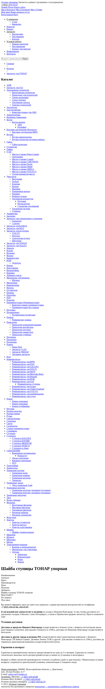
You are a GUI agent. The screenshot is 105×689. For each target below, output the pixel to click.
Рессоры (10, 409)
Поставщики (18, 36)
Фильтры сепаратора (21, 515)
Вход (15, 14)
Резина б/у (22, 455)
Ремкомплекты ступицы (29, 384)
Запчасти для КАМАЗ (17, 226)
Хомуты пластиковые (22, 527)
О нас (14, 22)
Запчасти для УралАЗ (17, 246)
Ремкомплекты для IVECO (24, 369)
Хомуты (10, 520)
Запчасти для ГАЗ (15, 87)
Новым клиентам (20, 44)
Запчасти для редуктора (18, 231)
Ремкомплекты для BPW (23, 362)
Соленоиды (12, 426)
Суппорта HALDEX (21, 438)
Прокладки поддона (21, 330)
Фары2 (21, 562)
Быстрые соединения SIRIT (25, 132)
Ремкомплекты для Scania (24, 386)
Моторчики (12, 283)
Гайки (9, 142)
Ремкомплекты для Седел (24, 396)
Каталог (16, 39)
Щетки (10, 542)
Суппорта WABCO (21, 446)
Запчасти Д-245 (19, 349)
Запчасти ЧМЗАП (20, 352)
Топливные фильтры (21, 510)
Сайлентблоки (13, 418)
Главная (10, 63)
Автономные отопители (18, 90)
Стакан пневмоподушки (18, 428)
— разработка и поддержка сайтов (57, 686)
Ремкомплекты (13, 359)
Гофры (10, 149)
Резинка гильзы (19, 196)
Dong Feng (17, 347)
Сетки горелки (19, 100)
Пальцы (10, 292)
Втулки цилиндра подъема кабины (28, 139)
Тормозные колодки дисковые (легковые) (31, 493)
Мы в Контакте (8, 10)
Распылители (24, 204)
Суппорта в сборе (20, 448)
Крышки (11, 273)
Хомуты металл (19, 525)
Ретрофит (22, 127)
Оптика (15, 552)
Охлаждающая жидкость (23, 174)
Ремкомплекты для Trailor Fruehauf (28, 389)
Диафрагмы (12, 213)
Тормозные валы (20, 473)
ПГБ (9, 297)
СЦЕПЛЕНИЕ (13, 451)
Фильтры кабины (20, 512)
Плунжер (22, 201)
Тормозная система (15, 470)
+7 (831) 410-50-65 (31, 679)
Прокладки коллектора (22, 327)
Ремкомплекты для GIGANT (25, 367)
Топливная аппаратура (22, 199)
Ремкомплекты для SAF (23, 381)
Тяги (9, 497)
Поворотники (24, 557)
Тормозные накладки (16, 495)
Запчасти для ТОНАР (17, 73)
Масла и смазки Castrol (22, 159)
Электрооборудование (17, 544)
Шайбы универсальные (23, 532)
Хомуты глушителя (21, 522)
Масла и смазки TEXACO (24, 171)
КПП (9, 260)
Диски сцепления (20, 458)
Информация (13, 51)
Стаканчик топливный (28, 206)
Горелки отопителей (21, 105)
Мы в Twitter (36, 10)
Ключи (10, 250)
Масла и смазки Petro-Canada (25, 154)
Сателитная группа (21, 238)
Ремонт (10, 29)
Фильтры (11, 502)
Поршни (16, 194)
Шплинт (16, 280)
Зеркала (10, 248)
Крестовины (12, 268)
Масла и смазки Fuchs (22, 164)
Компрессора (13, 258)
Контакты (11, 54)
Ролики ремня (13, 413)
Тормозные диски (15, 483)
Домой (4, 7)
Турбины (16, 211)
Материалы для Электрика (24, 549)
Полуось (16, 236)
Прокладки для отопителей (24, 95)
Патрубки (11, 295)
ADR (9, 85)
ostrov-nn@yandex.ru (17, 674)
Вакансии (16, 24)
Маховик (16, 189)
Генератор (16, 221)
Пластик (10, 300)
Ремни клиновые (20, 401)
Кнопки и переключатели (24, 547)
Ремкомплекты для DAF (23, 364)
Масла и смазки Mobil (22, 166)
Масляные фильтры (21, 507)
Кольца (15, 186)
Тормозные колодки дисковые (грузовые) (31, 490)
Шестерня (16, 241)
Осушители (12, 290)
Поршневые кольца (21, 191)
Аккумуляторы (14, 110)
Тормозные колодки (21, 478)
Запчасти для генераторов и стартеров (24, 218)
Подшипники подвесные (23, 315)
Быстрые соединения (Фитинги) (22, 129)
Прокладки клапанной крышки (26, 325)
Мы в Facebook (23, 10)
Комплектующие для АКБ (24, 112)
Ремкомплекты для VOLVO (25, 391)
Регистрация (7, 14)
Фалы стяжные (14, 500)
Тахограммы (12, 465)
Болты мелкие (18, 122)
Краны (10, 265)
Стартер (16, 223)
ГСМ (9, 152)
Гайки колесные (19, 144)
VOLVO (16, 233)
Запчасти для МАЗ (15, 228)
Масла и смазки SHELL (23, 169)
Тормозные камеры (21, 475)
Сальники (11, 421)
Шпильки (11, 539)
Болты (9, 120)
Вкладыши (17, 179)
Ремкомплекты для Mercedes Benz (27, 374)
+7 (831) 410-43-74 (36, 681)
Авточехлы (12, 107)
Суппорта (11, 436)
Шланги (10, 537)
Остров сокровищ (9, 2)
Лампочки (22, 554)
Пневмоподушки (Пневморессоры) (23, 302)
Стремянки (12, 431)
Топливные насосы (21, 102)
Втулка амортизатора (22, 137)
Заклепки (11, 216)
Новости (11, 27)
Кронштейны (13, 270)
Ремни (10, 399)
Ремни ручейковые (21, 406)
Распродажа (17, 34)
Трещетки (16, 480)
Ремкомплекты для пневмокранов (28, 394)
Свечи (9, 423)
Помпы (10, 317)
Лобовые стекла (14, 275)
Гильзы (15, 181)
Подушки (11, 310)
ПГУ (14, 463)
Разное (10, 344)
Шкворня (11, 535)
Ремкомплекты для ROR (23, 379)
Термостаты (12, 468)
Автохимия (17, 157)
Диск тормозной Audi (22, 485)
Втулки (10, 134)
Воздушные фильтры (22, 505)
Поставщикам (18, 46)
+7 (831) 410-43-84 (29, 677)
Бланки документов (21, 49)
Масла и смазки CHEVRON (25, 162)
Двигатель (11, 176)
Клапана (16, 184)
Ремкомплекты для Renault (24, 376)
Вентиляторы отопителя (23, 92)
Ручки (9, 416)
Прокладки (12, 322)
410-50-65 (13, 5)
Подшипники (13, 312)
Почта (11, 7)
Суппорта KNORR (21, 441)
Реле (9, 357)
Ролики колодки (14, 411)
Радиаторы (12, 342)
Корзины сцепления (21, 460)
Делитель (16, 263)
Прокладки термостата (22, 332)
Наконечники (13, 285)
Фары (20, 559)
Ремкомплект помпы (21, 320)
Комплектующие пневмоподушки (28, 305)
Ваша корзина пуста (15, 12)
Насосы (10, 288)
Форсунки (11, 517)
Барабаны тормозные (16, 117)
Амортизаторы (13, 115)
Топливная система (21, 208)
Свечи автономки (20, 97)
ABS (20, 125)
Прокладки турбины (21, 334)
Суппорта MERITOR (22, 443)
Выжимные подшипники (24, 453)
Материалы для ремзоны (18, 278)
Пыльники (12, 339)
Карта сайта (19, 7)
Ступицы (11, 433)
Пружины (11, 337)
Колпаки (11, 253)
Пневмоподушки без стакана (25, 307)
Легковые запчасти (21, 354)
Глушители (12, 147)
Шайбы (10, 530)
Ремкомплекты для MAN (23, 372)
